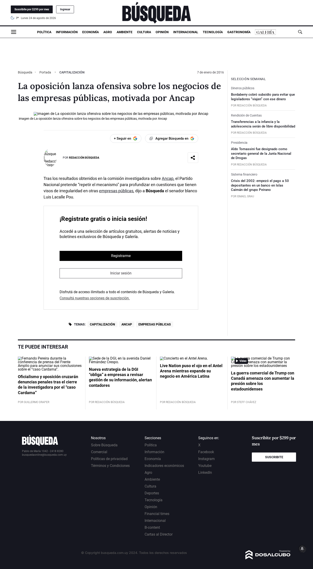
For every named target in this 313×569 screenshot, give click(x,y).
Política (44, 32)
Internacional (185, 32)
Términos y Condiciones (110, 465)
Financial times (157, 514)
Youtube (204, 465)
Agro (107, 32)
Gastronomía (238, 32)
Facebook (206, 452)
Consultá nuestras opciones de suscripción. (95, 298)
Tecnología (213, 32)
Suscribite (274, 457)
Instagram (206, 459)
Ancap (167, 178)
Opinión (162, 32)
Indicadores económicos (164, 465)
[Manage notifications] (302, 548)
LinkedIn (205, 472)
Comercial (99, 452)
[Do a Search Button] (300, 32)
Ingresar (65, 9)
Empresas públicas (154, 324)
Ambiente (124, 32)
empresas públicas (116, 190)
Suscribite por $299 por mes (31, 9)
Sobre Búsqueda (104, 445)
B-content (152, 527)
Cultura (144, 32)
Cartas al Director (159, 534)
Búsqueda (25, 72)
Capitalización (102, 324)
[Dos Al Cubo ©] (268, 558)
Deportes (152, 493)
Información (67, 32)
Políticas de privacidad (109, 459)
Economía (90, 32)
